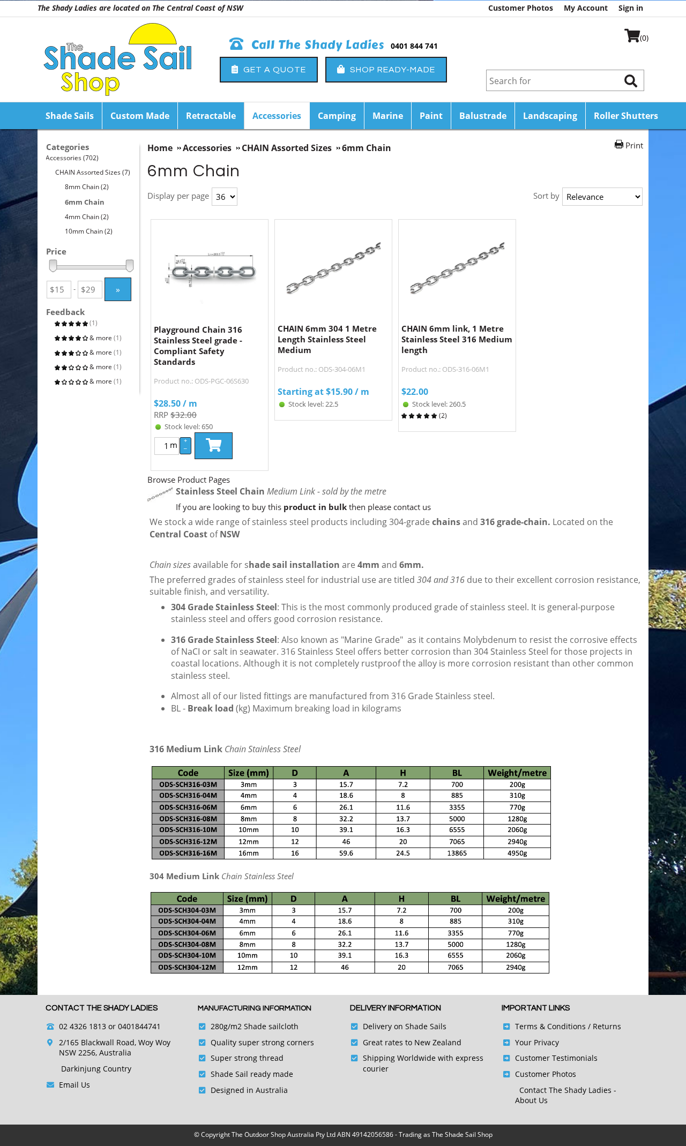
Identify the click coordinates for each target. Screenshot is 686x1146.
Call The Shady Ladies (316, 45)
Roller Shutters (626, 116)
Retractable (211, 116)
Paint (431, 116)
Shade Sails (70, 116)
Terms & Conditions (550, 1026)
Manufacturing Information (254, 1008)
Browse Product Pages (188, 479)
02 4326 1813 (82, 1026)
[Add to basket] (214, 445)
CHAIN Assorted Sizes (93, 172)
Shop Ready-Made (391, 69)
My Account (586, 8)
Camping (337, 116)
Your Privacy (537, 1042)
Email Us (74, 1085)
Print (634, 145)
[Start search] (631, 80)
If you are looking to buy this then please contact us (303, 506)
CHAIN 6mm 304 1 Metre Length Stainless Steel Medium (327, 339)
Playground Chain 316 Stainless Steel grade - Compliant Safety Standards (198, 345)
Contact (534, 1090)
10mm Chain (89, 231)
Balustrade (482, 116)
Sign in (630, 8)
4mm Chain (87, 216)
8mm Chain (87, 186)
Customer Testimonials (556, 1058)
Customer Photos (520, 8)
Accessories (276, 116)
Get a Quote (273, 69)
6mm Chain (85, 202)
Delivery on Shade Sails (404, 1026)
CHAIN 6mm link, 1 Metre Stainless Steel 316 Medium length (456, 339)
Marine (387, 116)
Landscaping (550, 116)
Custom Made (139, 116)
